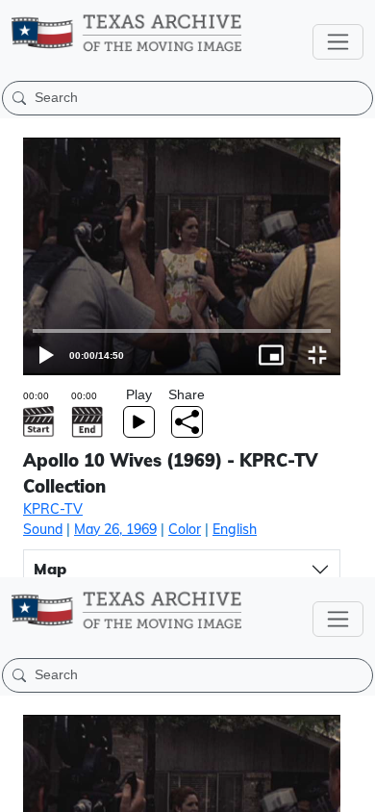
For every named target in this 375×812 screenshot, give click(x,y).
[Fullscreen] (352, 789)
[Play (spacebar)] (23, 789)
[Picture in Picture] (306, 789)
